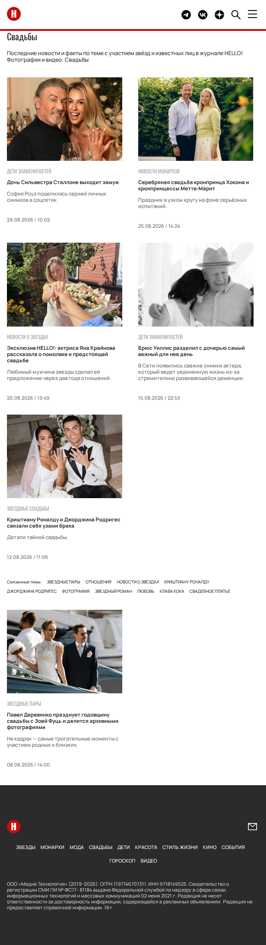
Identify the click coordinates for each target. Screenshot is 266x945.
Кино (209, 847)
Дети (123, 847)
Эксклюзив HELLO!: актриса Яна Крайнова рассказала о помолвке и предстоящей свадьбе (61, 354)
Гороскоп (122, 860)
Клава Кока (172, 591)
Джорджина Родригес (32, 591)
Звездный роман (113, 591)
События (233, 847)
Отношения (99, 582)
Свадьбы (100, 847)
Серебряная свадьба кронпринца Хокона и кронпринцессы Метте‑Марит (193, 185)
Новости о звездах (138, 582)
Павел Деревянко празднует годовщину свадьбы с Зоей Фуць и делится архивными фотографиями (62, 721)
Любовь (145, 591)
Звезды (25, 847)
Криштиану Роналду (187, 582)
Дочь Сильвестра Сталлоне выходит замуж (63, 182)
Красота (146, 847)
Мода (77, 847)
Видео (149, 860)
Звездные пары (63, 582)
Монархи (52, 847)
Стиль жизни (180, 847)
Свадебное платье (209, 591)
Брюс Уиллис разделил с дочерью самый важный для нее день (191, 351)
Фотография (76, 591)
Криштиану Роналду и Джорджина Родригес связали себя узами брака (64, 522)
